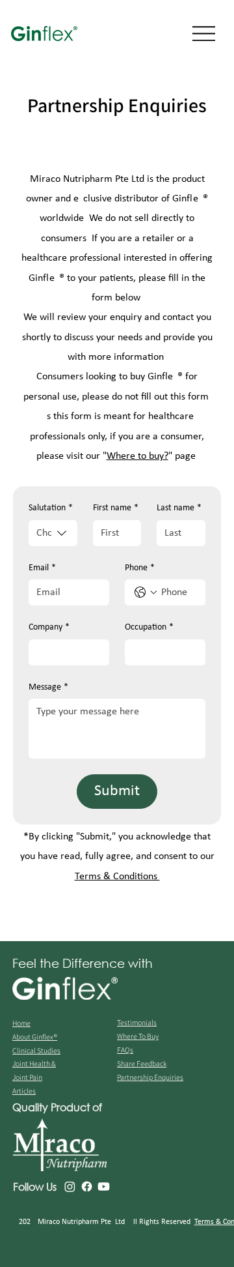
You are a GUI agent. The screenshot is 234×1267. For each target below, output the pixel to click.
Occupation (149, 627)
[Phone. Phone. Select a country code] (146, 592)
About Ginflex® (34, 1036)
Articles (24, 1091)
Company (49, 627)
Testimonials (137, 1022)
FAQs (125, 1050)
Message (48, 687)
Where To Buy (138, 1036)
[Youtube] (103, 1186)
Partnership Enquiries (150, 1077)
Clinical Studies (36, 1050)
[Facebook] (87, 1186)
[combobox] (53, 533)
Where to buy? (137, 456)
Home (21, 1023)
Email (42, 568)
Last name (179, 508)
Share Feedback (141, 1063)
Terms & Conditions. (117, 876)
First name (115, 508)
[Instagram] (70, 1186)
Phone (140, 568)
